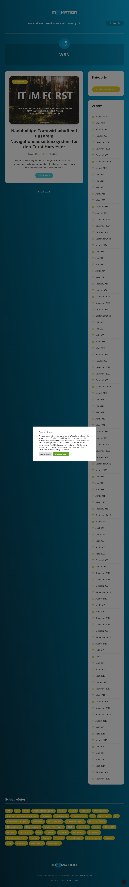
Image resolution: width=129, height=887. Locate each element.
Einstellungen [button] (45, 454)
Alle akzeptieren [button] (61, 454)
